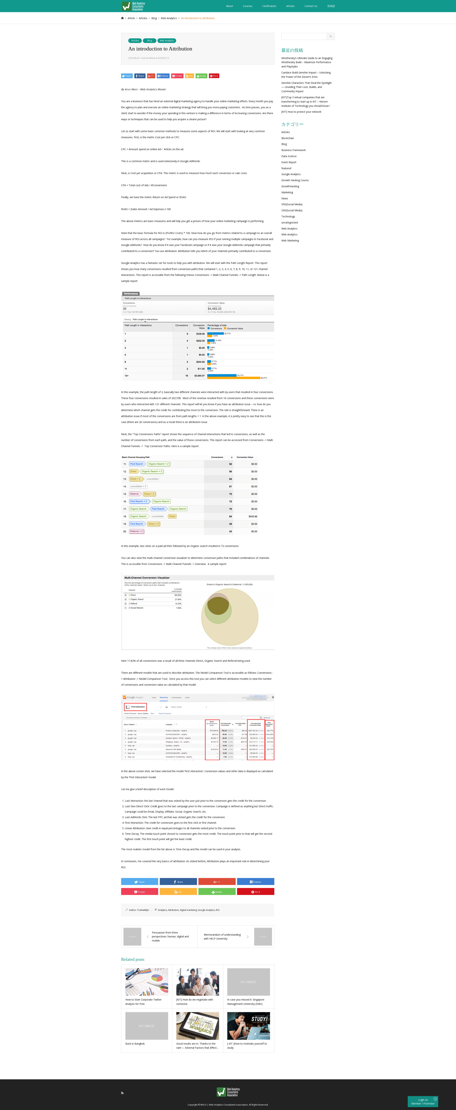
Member (416, 1103)
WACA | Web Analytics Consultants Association (224, 1104)
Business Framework (293, 150)
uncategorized (289, 222)
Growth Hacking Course (295, 180)
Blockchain (287, 138)
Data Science (289, 156)
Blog (149, 40)
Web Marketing (290, 240)
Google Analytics (206, 910)
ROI (217, 910)
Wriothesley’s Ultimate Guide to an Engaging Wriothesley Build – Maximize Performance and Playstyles (306, 62)
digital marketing (188, 910)
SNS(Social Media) (291, 204)
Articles (290, 6)
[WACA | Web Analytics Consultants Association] (133, 6)
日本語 (331, 6)
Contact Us (311, 6)
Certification (269, 6)
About (229, 6)
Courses (247, 6)
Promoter (429, 1103)
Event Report (288, 162)
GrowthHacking (290, 186)
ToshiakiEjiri (143, 910)
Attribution (173, 910)
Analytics (162, 910)
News (284, 198)
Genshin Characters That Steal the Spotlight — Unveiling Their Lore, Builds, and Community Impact (306, 87)
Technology (288, 216)
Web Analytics (167, 40)
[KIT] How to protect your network (301, 111)
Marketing (287, 192)
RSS (122, 1093)
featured (286, 168)
